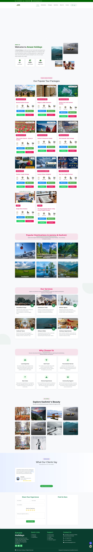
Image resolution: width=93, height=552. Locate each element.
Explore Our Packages (80, 32)
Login (74, 5)
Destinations (43, 5)
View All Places (24, 251)
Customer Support (52, 539)
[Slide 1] (44, 38)
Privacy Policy (51, 536)
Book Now (56, 5)
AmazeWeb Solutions (73, 550)
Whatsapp (21, 114)
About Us (62, 5)
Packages (50, 5)
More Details (25, 249)
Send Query (73, 112)
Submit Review (30, 521)
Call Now (30, 114)
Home (37, 5)
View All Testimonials (45, 486)
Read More (64, 112)
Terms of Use (51, 534)
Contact (67, 5)
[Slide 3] (48, 38)
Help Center (50, 538)
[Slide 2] (46, 38)
